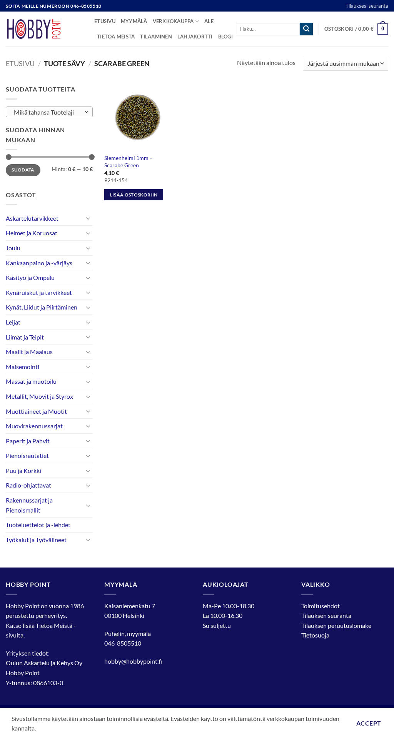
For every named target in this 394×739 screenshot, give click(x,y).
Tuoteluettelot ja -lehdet (38, 524)
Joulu (13, 247)
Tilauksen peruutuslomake (336, 625)
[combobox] (49, 112)
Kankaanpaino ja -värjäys (39, 262)
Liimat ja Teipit (25, 337)
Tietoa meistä (116, 36)
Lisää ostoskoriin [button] (134, 194)
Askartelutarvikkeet (32, 218)
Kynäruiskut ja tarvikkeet (39, 292)
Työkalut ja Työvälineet (36, 539)
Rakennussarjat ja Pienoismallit (29, 505)
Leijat (13, 322)
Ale (209, 21)
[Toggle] (88, 218)
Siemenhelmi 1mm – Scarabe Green (128, 161)
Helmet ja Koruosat (31, 232)
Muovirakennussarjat (34, 425)
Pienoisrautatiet (27, 455)
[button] (356, 29)
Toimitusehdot (320, 605)
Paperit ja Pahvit (28, 440)
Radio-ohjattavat (28, 485)
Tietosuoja (315, 635)
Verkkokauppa (173, 21)
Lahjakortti (195, 36)
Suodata (23, 170)
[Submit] (306, 29)
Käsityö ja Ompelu (30, 277)
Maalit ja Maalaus (29, 351)
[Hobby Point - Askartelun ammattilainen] (44, 29)
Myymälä (134, 21)
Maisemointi (22, 366)
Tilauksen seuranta (326, 615)
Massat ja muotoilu (31, 381)
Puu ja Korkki (23, 470)
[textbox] (47, 112)
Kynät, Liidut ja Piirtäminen (41, 307)
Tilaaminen (156, 36)
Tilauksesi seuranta (367, 6)
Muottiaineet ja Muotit (36, 411)
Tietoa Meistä (54, 625)
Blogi (225, 36)
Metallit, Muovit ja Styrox (39, 396)
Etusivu (104, 21)
